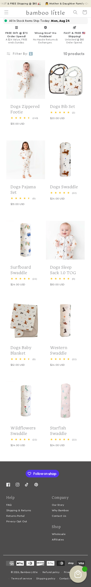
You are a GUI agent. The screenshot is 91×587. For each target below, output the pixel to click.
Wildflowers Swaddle (23, 430)
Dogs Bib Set (62, 106)
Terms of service (21, 578)
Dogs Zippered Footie (25, 109)
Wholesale (59, 534)
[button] (6, 12)
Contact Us (59, 515)
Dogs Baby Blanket (21, 350)
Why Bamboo (60, 510)
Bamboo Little (29, 572)
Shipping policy (45, 578)
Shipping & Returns (18, 510)
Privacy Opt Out (16, 521)
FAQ (9, 504)
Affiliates (58, 539)
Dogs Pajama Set (23, 189)
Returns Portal (15, 515)
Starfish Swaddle (58, 430)
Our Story (58, 504)
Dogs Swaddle (64, 186)
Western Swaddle (58, 350)
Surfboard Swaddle (21, 270)
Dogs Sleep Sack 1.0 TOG (63, 270)
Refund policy (51, 572)
